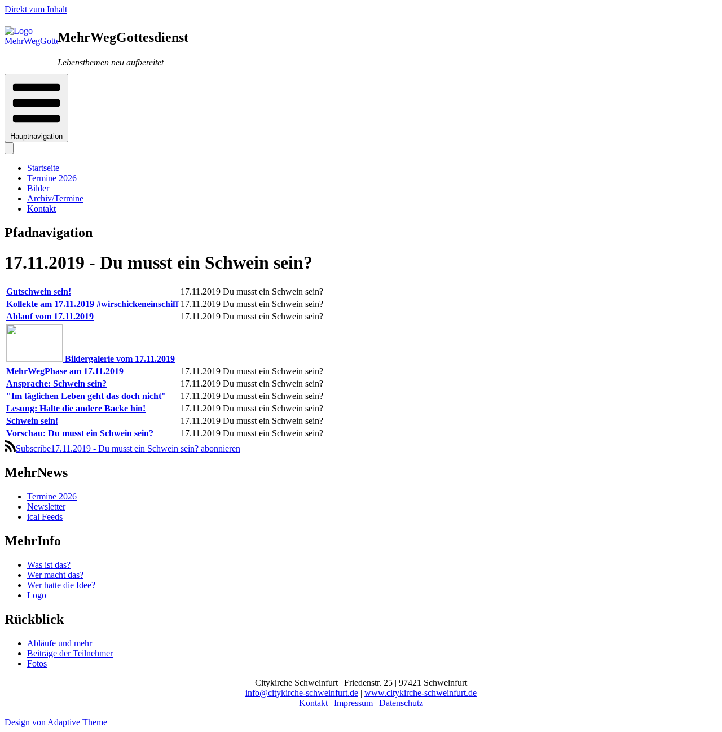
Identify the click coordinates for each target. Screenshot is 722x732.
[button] (36, 108)
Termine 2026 (52, 178)
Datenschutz (401, 703)
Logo (36, 595)
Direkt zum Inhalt (36, 9)
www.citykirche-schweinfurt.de (420, 693)
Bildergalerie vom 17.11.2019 (120, 358)
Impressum (353, 703)
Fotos (37, 663)
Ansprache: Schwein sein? (56, 383)
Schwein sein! (32, 421)
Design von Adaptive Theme (56, 722)
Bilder (38, 188)
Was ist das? (49, 564)
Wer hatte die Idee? (61, 585)
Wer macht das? (55, 575)
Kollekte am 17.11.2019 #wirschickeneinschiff (92, 304)
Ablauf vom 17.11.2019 (50, 316)
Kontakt (41, 208)
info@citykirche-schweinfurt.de (301, 693)
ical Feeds (45, 516)
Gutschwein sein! (38, 291)
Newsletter (46, 506)
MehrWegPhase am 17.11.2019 (65, 371)
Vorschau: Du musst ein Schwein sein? (79, 433)
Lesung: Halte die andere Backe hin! (76, 408)
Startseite (43, 168)
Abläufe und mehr (59, 643)
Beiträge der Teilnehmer (70, 653)
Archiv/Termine (55, 198)
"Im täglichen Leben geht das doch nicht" (86, 396)
